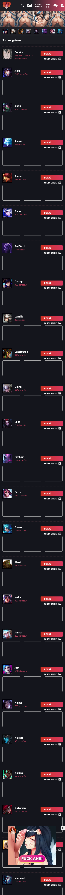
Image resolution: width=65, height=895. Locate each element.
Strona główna (11, 40)
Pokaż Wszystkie (50, 54)
